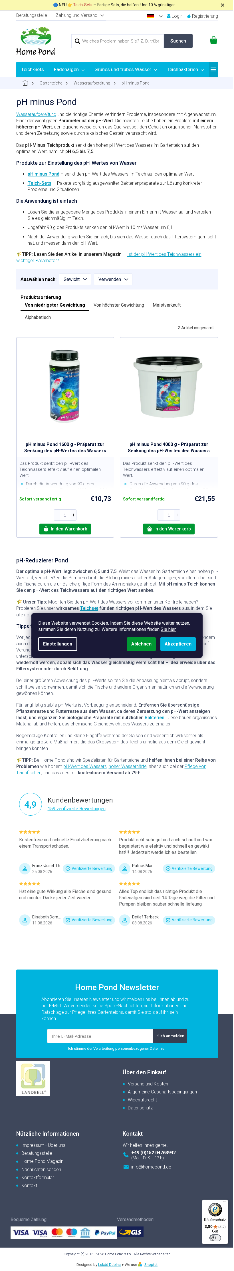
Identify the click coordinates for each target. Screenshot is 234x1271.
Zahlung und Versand (76, 15)
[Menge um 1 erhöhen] (73, 515)
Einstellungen (57, 644)
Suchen (178, 41)
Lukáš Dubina (109, 1264)
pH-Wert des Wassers (85, 766)
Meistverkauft (167, 305)
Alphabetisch (38, 317)
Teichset (89, 608)
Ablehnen (141, 644)
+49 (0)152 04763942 (153, 1152)
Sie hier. (168, 629)
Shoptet (151, 1264)
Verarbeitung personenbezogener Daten (126, 1048)
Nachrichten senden (41, 1169)
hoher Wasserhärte (128, 766)
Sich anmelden (170, 1035)
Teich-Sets (82, 5)
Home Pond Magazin (42, 1161)
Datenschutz (140, 1108)
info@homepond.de (151, 1167)
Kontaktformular (37, 1177)
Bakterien (154, 717)
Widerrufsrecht (142, 1100)
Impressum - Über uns (43, 1145)
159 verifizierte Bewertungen (77, 808)
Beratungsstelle (31, 15)
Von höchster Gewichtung (119, 305)
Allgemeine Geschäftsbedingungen (162, 1092)
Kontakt (29, 1185)
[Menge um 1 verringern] (57, 515)
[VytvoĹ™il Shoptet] (141, 1264)
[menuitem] (32, 69)
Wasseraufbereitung (36, 114)
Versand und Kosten (148, 1084)
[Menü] (224, 1203)
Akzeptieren (178, 644)
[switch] (215, 1237)
